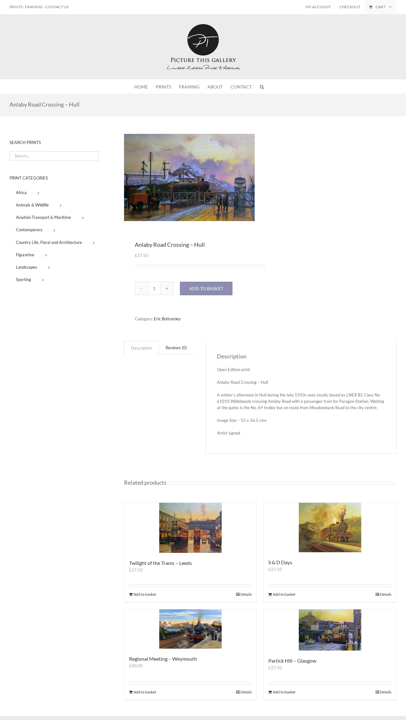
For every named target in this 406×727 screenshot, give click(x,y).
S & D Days (280, 562)
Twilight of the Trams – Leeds (160, 563)
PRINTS (16, 6)
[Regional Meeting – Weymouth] (190, 629)
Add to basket (206, 288)
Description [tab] (141, 347)
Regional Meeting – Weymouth (163, 659)
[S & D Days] (330, 527)
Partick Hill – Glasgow (292, 661)
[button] (262, 86)
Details (246, 594)
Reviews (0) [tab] (176, 347)
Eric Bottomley (167, 318)
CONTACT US (57, 6)
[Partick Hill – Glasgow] (330, 630)
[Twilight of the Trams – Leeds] (190, 528)
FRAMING (34, 6)
